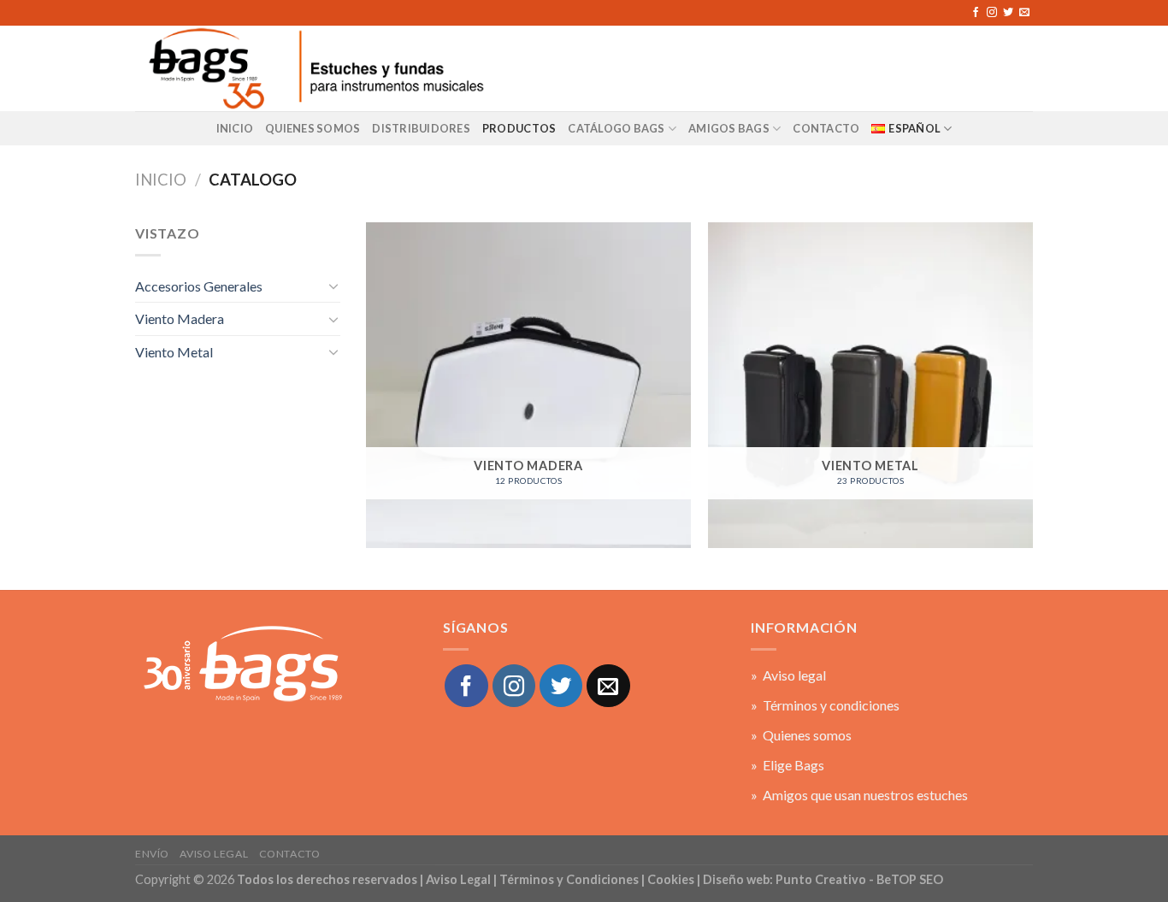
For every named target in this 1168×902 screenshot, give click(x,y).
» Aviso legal (788, 675)
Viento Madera (179, 318)
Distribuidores (421, 128)
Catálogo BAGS (616, 128)
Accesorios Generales (199, 286)
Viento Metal (174, 352)
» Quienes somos (801, 735)
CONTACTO (826, 128)
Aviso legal (214, 853)
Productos (519, 128)
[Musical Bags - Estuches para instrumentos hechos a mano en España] (314, 68)
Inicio (235, 128)
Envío (152, 853)
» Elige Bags (787, 765)
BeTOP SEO (909, 879)
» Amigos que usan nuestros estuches (859, 795)
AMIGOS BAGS (729, 128)
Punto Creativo (821, 879)
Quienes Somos (312, 128)
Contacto (290, 853)
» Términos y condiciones (825, 705)
